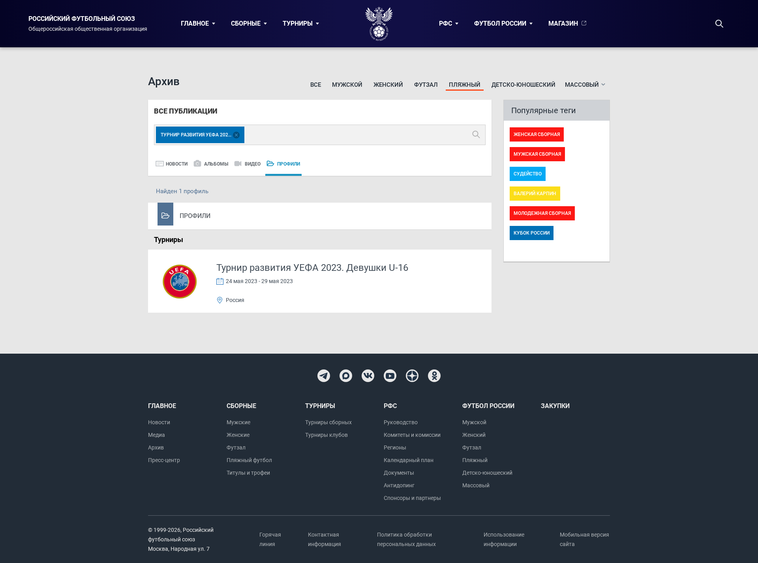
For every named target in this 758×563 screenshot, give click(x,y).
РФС (445, 23)
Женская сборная (537, 134)
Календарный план (408, 460)
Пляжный (464, 84)
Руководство (401, 422)
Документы (399, 473)
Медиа (156, 435)
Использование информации (504, 539)
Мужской (347, 84)
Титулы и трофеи (248, 473)
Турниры (298, 23)
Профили (288, 164)
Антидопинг (399, 485)
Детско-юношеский (523, 84)
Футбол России (500, 23)
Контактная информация (324, 539)
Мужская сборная (537, 154)
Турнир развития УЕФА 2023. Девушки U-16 (312, 267)
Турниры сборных (328, 422)
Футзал (426, 84)
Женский (388, 84)
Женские (238, 435)
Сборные (246, 23)
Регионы (395, 447)
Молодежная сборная (542, 213)
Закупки (555, 406)
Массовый (476, 485)
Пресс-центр (164, 460)
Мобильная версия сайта (584, 539)
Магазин (563, 23)
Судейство (528, 174)
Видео (253, 164)
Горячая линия (270, 539)
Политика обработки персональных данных (406, 539)
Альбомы (216, 164)
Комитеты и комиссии (412, 435)
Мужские (238, 422)
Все (315, 84)
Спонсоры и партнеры (412, 498)
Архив (156, 447)
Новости (177, 164)
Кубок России (532, 233)
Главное (195, 23)
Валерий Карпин (535, 193)
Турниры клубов (326, 435)
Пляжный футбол (249, 460)
